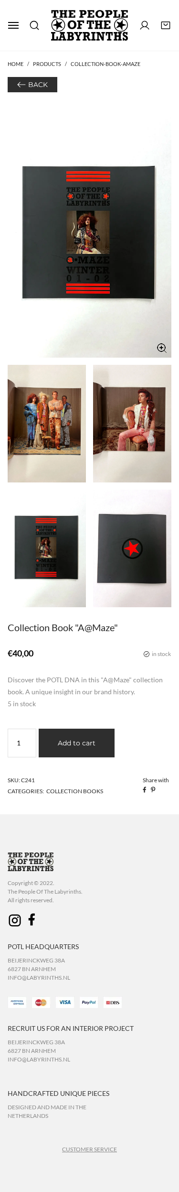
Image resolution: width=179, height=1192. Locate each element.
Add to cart (76, 743)
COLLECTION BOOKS (74, 791)
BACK (38, 84)
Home (15, 64)
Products (47, 64)
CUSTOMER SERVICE (89, 1149)
